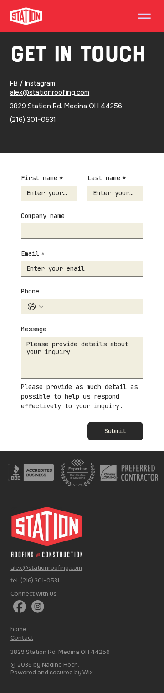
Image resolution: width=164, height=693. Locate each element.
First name (42, 178)
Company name (43, 216)
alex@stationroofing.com (49, 92)
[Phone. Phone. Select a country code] (35, 306)
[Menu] (144, 16)
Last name (106, 178)
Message (33, 329)
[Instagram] (37, 606)
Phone (30, 291)
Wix (87, 672)
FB (14, 83)
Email (33, 254)
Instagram (40, 83)
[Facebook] (19, 606)
